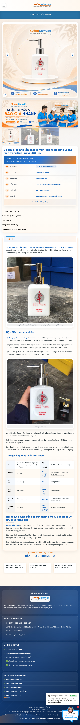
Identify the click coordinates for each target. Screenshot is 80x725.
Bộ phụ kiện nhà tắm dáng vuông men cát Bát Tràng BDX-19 (15, 566)
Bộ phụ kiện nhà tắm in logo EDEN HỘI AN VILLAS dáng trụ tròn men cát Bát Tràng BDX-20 (64, 566)
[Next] (72, 55)
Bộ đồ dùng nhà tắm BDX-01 (38, 566)
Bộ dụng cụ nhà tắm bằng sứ (40, 14)
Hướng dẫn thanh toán (14, 679)
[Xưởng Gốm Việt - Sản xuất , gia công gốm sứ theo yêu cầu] (42, 5)
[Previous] (7, 55)
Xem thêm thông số (39, 202)
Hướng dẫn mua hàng (14, 687)
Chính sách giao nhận (14, 683)
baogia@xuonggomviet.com (21, 653)
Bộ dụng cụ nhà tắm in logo (17, 338)
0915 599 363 (17, 649)
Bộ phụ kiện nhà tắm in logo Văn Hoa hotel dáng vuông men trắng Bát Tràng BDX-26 (40, 247)
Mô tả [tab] (10, 239)
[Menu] (4, 5)
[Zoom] (5, 95)
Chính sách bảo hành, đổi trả (16, 691)
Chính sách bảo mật (13, 695)
